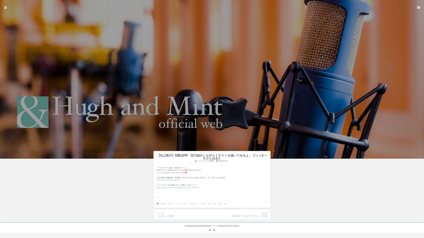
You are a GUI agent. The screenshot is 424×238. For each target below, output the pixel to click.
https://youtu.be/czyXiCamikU (168, 180)
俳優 (209, 204)
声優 (214, 204)
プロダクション (194, 204)
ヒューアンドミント (181, 204)
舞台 (225, 204)
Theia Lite (223, 225)
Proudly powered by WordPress (198, 225)
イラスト (170, 204)
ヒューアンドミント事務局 (205, 161)
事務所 (203, 204)
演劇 (220, 204)
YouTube (162, 204)
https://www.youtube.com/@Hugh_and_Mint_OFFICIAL (177, 187)
